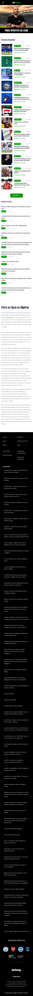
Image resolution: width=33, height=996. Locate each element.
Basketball (4, 238)
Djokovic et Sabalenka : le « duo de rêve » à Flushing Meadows (22, 73)
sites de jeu (10, 317)
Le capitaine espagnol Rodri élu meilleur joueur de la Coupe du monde (22, 184)
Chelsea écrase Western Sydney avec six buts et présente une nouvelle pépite (22, 50)
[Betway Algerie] (16, 2)
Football (3, 211)
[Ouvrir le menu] (3, 2)
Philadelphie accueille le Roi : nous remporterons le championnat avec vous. (21, 86)
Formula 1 (4, 257)
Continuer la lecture (19, 53)
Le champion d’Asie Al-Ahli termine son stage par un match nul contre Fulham (22, 61)
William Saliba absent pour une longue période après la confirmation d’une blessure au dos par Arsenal (22, 135)
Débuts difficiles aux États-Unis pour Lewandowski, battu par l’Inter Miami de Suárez (21, 148)
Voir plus (15, 195)
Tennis (3, 228)
